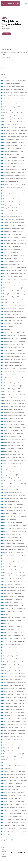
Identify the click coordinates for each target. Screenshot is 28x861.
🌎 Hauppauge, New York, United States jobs (13, 359)
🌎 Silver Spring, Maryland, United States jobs (14, 694)
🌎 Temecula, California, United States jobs (13, 739)
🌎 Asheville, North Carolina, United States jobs (14, 113)
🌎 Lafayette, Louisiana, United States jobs (13, 406)
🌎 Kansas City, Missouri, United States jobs (13, 400)
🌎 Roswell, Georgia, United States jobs (12, 656)
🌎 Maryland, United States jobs (10, 451)
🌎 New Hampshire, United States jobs (12, 513)
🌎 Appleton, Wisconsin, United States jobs (13, 107)
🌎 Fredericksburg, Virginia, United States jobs (14, 308)
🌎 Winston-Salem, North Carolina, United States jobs (14, 825)
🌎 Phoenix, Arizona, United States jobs (12, 584)
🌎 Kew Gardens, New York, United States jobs (14, 403)
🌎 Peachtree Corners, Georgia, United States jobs (14, 561)
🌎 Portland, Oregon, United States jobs (12, 602)
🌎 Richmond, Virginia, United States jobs (12, 635)
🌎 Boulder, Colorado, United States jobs (12, 163)
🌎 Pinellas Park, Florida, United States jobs (13, 587)
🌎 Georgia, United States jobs (9, 326)
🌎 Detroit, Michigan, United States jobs (12, 258)
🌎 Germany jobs (6, 329)
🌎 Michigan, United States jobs (10, 475)
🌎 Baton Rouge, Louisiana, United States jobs (14, 130)
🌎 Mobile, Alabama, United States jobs (12, 489)
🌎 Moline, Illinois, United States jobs (11, 492)
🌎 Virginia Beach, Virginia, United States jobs (14, 786)
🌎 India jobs (4, 380)
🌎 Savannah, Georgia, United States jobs (12, 685)
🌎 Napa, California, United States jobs (12, 504)
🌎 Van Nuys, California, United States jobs (13, 777)
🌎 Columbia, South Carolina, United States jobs (14, 225)
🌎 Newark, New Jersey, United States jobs (13, 522)
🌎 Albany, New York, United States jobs (12, 89)
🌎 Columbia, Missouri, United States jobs (12, 222)
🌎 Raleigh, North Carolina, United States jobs (14, 617)
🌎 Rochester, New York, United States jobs (13, 641)
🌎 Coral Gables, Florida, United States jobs (13, 240)
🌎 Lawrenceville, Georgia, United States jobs (13, 415)
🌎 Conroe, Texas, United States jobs (11, 234)
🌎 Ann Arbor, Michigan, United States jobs (13, 104)
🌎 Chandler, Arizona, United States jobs (12, 196)
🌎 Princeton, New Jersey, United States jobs (13, 608)
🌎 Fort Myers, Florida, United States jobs (12, 297)
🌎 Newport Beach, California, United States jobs (14, 525)
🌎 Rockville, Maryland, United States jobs (13, 650)
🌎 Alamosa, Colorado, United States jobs (12, 86)
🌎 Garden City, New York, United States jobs (13, 317)
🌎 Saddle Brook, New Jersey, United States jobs (14, 662)
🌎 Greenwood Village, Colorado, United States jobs (14, 344)
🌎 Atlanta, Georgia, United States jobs (12, 119)
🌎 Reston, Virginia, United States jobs (11, 626)
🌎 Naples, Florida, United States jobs (11, 507)
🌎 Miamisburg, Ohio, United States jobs (12, 472)
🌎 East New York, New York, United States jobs (14, 270)
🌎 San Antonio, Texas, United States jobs (12, 668)
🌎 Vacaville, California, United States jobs (13, 771)
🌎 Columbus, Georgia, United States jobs (12, 228)
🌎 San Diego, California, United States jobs (13, 671)
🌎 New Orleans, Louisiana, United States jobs (14, 516)
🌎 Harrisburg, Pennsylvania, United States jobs (14, 350)
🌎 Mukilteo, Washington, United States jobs (13, 498)
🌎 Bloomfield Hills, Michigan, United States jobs (14, 142)
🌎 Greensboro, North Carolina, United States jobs (14, 338)
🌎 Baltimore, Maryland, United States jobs (13, 127)
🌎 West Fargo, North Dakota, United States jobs (14, 807)
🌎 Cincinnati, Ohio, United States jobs (11, 211)
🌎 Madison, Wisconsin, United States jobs (13, 439)
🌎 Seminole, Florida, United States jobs (12, 691)
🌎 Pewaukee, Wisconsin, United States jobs (13, 576)
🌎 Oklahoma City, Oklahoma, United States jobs (14, 546)
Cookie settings (5, 69)
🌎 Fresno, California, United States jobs (12, 311)
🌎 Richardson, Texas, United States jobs (12, 632)
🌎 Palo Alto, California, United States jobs (13, 555)
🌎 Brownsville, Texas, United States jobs (12, 172)
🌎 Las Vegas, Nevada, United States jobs (12, 412)
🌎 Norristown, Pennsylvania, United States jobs (14, 531)
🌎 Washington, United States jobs (10, 798)
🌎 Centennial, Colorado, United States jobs (13, 190)
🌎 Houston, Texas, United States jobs (11, 365)
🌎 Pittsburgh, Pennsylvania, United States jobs (14, 590)
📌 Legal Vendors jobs (7, 840)
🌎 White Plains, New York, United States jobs (14, 813)
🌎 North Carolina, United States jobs (11, 534)
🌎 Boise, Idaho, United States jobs (10, 154)
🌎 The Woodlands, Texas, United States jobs (13, 745)
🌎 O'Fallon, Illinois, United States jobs (11, 540)
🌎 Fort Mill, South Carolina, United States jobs (14, 294)
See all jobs (6, 33)
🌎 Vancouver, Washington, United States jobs (14, 780)
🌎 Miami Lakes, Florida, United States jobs (13, 466)
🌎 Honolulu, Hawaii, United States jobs (12, 362)
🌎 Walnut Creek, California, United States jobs (14, 792)
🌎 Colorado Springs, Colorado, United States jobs (14, 219)
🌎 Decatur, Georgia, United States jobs (12, 249)
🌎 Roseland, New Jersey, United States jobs (13, 653)
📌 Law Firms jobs (6, 837)
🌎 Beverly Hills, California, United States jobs (14, 136)
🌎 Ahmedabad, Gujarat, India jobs (10, 83)
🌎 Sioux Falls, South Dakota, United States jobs (14, 697)
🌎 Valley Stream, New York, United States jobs (14, 774)
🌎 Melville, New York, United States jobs (12, 457)
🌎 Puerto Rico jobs (6, 614)
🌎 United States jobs (7, 768)
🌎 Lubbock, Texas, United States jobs (11, 436)
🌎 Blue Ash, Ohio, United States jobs (11, 148)
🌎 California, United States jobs (10, 181)
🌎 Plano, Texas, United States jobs (11, 593)
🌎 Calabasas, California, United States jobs (13, 178)
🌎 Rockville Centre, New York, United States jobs (14, 647)
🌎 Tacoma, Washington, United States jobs (13, 730)
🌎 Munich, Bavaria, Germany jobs (10, 501)
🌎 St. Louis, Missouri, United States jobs (12, 715)
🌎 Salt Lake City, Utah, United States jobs (12, 665)
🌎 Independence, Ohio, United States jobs (13, 377)
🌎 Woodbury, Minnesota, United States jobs (13, 831)
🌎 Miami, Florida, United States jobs (11, 469)
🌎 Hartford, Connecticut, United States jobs (13, 353)
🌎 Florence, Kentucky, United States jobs (12, 285)
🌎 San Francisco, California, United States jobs (14, 673)
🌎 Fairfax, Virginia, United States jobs (11, 276)
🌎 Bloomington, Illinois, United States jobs (13, 145)
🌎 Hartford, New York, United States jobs (12, 356)
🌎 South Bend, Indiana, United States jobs (13, 700)
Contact (3, 66)
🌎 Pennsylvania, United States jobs (11, 564)
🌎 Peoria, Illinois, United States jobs (11, 570)
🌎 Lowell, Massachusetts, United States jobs (13, 433)
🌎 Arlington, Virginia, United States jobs (12, 110)
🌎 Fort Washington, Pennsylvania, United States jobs (14, 300)
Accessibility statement (7, 60)
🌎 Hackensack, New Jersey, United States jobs (14, 347)
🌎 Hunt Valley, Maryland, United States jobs (13, 368)
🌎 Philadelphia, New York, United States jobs (14, 579)
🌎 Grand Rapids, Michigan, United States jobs (14, 332)
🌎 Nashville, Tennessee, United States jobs (13, 510)
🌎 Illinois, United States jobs (9, 374)
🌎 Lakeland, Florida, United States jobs (12, 409)
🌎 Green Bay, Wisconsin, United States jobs (13, 335)
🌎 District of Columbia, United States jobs (13, 261)
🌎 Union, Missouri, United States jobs (11, 763)
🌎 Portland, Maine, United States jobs (11, 599)
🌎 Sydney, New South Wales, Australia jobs (13, 724)
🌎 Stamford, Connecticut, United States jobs (13, 718)
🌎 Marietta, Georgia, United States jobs (12, 448)
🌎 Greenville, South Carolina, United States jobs (14, 341)
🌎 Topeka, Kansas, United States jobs (11, 751)
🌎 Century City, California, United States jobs (14, 193)
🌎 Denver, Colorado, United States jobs (12, 255)
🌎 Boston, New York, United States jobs (12, 160)
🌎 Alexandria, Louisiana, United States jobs (13, 95)
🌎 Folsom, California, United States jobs (12, 288)
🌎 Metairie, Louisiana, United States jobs (12, 463)
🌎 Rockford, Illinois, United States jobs (12, 644)
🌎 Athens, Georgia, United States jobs (12, 116)
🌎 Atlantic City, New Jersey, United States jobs (14, 121)
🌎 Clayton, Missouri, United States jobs (12, 213)
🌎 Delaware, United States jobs (10, 252)
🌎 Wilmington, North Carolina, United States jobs (14, 822)
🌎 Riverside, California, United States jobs (13, 638)
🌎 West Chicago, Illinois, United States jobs (13, 804)
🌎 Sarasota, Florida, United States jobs (12, 679)
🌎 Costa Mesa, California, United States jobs (13, 243)
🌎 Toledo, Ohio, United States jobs (11, 748)
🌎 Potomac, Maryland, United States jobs (12, 605)
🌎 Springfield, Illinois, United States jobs (12, 706)
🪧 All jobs (4, 77)
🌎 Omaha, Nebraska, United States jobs (12, 549)
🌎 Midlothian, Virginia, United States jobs (12, 478)
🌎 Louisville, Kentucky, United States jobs (13, 430)
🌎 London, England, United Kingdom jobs (13, 424)
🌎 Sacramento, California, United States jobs (13, 659)
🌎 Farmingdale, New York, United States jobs (14, 279)
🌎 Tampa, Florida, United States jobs (11, 736)
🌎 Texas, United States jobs (9, 742)
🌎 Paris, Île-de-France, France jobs (11, 558)
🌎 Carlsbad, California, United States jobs (13, 184)
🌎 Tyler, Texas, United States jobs (10, 760)
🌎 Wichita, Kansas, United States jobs (11, 816)
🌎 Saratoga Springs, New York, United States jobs (14, 682)
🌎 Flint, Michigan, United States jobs (11, 282)
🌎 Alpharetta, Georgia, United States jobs (12, 101)
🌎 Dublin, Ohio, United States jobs (10, 264)
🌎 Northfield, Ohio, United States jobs (11, 537)
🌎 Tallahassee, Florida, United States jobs (13, 733)
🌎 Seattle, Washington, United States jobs (13, 688)
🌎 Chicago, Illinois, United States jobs (11, 208)
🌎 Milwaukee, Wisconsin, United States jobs (13, 481)
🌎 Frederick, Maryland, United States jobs (13, 305)
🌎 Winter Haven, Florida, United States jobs (13, 828)
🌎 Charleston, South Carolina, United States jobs (14, 199)
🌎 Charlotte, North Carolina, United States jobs (14, 202)
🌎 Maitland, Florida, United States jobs (12, 442)
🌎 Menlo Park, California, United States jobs (13, 460)
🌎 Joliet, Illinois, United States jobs (11, 397)
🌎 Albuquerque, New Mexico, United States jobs (14, 92)
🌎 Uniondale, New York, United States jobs (13, 765)
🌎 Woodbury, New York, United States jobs (13, 834)
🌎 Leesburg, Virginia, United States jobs (12, 418)
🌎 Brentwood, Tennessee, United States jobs (13, 169)
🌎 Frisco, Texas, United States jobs (11, 314)
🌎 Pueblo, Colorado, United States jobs (12, 611)
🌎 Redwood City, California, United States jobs (14, 620)
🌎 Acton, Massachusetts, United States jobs (13, 80)
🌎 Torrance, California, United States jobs (13, 754)
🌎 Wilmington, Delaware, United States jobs (13, 819)
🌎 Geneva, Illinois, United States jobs (11, 323)
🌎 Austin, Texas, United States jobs (11, 124)
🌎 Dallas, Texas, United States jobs (11, 246)
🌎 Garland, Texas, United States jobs (11, 320)
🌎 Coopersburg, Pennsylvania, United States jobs (14, 237)
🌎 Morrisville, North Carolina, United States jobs (14, 495)
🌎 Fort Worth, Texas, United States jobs (12, 303)
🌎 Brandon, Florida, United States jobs (12, 166)
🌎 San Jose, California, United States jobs (13, 676)
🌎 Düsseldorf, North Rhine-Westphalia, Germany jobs (14, 267)
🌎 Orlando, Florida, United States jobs (12, 552)
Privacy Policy (5, 63)
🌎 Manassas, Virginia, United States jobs (12, 445)
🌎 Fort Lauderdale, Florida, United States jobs (14, 291)
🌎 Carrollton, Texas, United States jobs (12, 187)
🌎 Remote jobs (5, 623)
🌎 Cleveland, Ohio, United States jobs (11, 216)
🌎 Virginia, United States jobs (9, 789)
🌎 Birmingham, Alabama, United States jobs (13, 139)
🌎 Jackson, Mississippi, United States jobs (13, 389)
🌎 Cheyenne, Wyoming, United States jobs (13, 205)
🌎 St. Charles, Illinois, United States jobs (12, 712)
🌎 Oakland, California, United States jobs (12, 543)
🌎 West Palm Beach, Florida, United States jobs (14, 810)
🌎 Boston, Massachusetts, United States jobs (13, 157)
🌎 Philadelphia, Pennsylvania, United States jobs (14, 581)
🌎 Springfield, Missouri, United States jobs (13, 709)
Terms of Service (6, 57)
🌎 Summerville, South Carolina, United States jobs (14, 721)
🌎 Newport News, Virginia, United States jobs (14, 528)
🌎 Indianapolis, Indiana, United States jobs (13, 383)
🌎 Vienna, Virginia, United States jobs (11, 783)
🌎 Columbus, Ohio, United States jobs (12, 231)
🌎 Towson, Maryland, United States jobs (12, 757)
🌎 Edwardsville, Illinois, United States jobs (13, 273)
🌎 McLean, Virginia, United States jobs (12, 454)
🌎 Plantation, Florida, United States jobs (12, 596)
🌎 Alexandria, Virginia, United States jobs (12, 98)
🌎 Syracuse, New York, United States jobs (13, 727)
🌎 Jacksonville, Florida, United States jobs (13, 392)
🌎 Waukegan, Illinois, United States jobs (12, 801)
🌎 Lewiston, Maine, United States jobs (12, 421)
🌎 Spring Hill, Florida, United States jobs (12, 703)
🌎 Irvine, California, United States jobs (12, 386)
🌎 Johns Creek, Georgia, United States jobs (13, 395)
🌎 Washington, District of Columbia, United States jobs (14, 795)
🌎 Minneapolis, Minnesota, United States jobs (14, 484)
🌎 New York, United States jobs (10, 519)
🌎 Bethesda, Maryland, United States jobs (13, 133)
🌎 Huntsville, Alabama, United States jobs (13, 371)
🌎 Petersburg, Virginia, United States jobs (13, 573)
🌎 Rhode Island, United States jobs (11, 629)
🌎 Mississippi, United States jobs (10, 487)
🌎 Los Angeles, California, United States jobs (14, 427)
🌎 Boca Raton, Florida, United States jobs (12, 151)
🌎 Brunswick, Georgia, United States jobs (12, 175)
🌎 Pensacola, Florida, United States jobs (12, 567)
